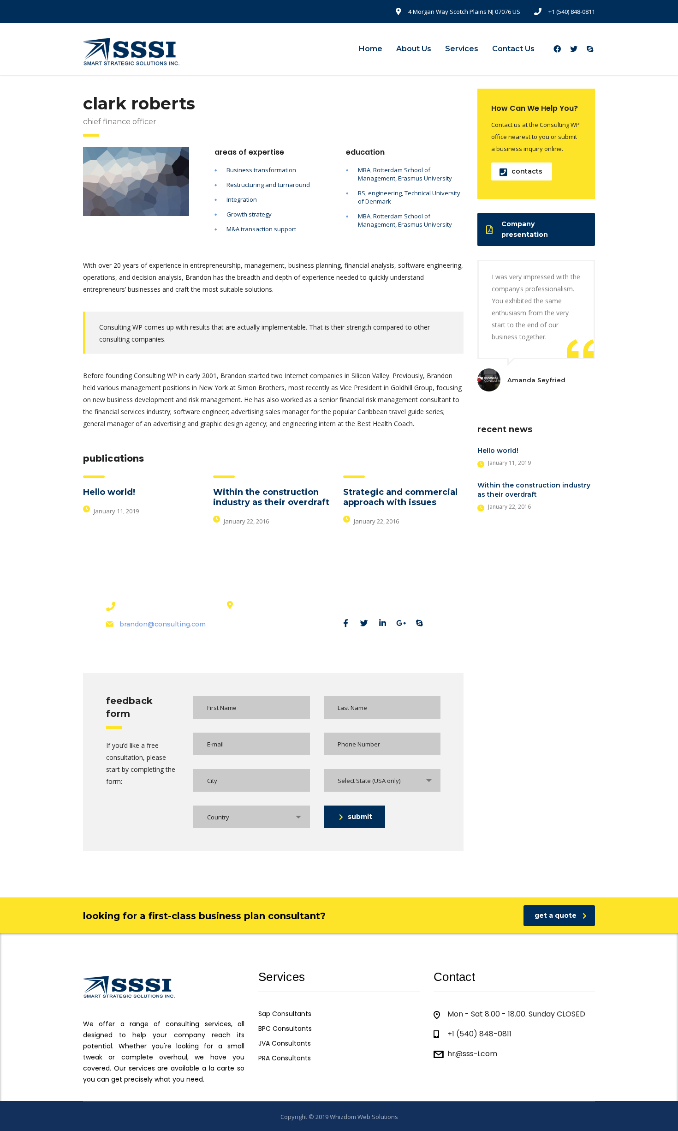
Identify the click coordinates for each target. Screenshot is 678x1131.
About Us (413, 48)
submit (360, 816)
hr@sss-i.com (472, 1053)
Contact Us (513, 48)
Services (461, 48)
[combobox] (382, 780)
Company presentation (524, 229)
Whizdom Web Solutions (364, 1117)
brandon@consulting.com (162, 624)
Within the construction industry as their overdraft (271, 497)
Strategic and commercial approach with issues (400, 497)
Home (370, 48)
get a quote (556, 915)
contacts (526, 171)
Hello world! (109, 492)
